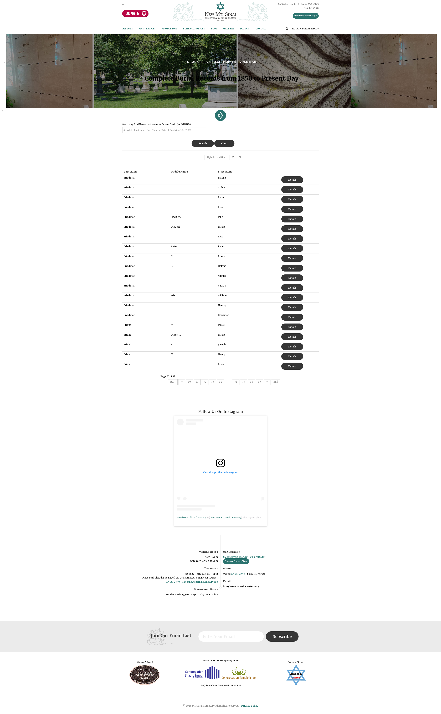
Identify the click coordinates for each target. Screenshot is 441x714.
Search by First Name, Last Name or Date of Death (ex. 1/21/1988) (157, 124)
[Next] (267, 382)
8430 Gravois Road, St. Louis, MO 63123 (244, 557)
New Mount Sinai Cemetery (192, 517)
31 (197, 381)
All (240, 157)
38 (251, 381)
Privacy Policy (249, 705)
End (275, 381)
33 (212, 381)
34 (220, 381)
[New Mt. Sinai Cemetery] (220, 11)
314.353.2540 (173, 581)
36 (235, 381)
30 (189, 381)
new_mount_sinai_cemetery (226, 517)
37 (243, 381)
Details (292, 179)
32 (204, 381)
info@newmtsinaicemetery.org (200, 581)
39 (259, 381)
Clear (224, 143)
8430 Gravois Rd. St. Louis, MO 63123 (298, 4)
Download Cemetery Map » (305, 16)
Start (172, 381)
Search (202, 143)
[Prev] (181, 382)
